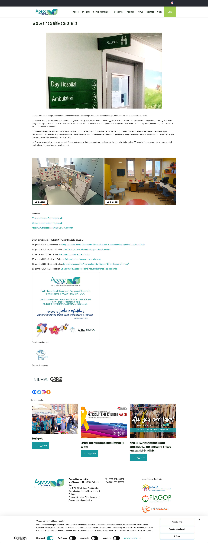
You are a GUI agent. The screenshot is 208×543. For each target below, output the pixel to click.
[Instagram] (44, 392)
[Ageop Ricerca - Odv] (46, 12)
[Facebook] (34, 392)
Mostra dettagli (130, 538)
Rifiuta (177, 536)
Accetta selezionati (177, 529)
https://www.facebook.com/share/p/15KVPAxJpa (52, 228)
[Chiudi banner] (199, 519)
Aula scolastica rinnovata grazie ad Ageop (83, 259)
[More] (48, 392)
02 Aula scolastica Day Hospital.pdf (47, 223)
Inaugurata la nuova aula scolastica (74, 254)
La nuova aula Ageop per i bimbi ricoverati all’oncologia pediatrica (89, 269)
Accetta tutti (177, 522)
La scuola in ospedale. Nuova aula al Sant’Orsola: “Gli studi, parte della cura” (96, 264)
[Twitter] (39, 392)
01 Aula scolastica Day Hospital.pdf (47, 218)
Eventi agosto (37, 438)
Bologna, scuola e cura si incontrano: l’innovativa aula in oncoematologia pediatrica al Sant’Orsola (103, 245)
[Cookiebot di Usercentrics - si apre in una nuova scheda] (20, 538)
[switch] (72, 538)
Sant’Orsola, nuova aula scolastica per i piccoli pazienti (86, 250)
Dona (170, 12)
